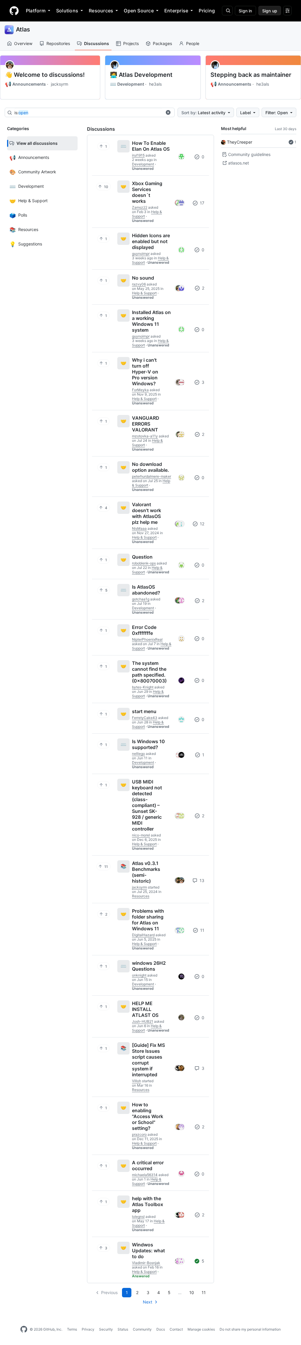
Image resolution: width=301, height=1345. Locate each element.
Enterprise (176, 11)
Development (127, 84)
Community (142, 1329)
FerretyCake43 (144, 717)
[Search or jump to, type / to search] (227, 10)
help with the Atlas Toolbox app (147, 1204)
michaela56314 (145, 1175)
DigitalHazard (143, 935)
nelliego (138, 753)
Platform (36, 11)
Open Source (139, 11)
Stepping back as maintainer (250, 74)
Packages (162, 43)
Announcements (25, 84)
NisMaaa (139, 528)
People (192, 43)
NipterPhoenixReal (147, 639)
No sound (143, 278)
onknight (139, 975)
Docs (160, 1329)
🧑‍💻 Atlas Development (141, 74)
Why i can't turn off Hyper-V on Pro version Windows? (145, 371)
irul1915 (138, 155)
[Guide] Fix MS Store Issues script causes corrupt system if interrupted (148, 1059)
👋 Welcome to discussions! (45, 74)
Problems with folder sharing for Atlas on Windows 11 (148, 919)
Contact (176, 1329)
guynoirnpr (141, 253)
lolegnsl (138, 1216)
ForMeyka (140, 390)
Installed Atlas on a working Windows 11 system (151, 321)
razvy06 (139, 284)
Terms (72, 1329)
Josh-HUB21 (142, 1021)
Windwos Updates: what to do (148, 1250)
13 (201, 880)
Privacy (88, 1329)
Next (147, 1301)
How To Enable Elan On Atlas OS (151, 146)
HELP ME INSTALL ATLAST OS (145, 1009)
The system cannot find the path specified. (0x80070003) (149, 672)
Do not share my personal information (250, 1329)
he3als (155, 84)
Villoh (136, 1081)
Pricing (207, 11)
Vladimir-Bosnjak (146, 1263)
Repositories (58, 43)
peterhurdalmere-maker (151, 476)
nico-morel (141, 835)
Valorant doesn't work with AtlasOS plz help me (146, 513)
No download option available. (150, 467)
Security (106, 1329)
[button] (168, 112)
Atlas (23, 29)
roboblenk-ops (144, 563)
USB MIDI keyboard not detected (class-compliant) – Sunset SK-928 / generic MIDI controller (147, 805)
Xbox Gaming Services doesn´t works (147, 192)
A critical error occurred (148, 1165)
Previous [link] (109, 1292)
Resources (101, 11)
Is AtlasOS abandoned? (146, 590)
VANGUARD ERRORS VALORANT (145, 424)
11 (201, 930)
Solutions (67, 11)
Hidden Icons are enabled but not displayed (151, 241)
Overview (23, 43)
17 (201, 202)
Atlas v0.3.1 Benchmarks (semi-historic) (146, 872)
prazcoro (139, 1134)
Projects (131, 43)
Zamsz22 (139, 207)
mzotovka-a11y (145, 436)
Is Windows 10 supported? (148, 744)
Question (142, 557)
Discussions (96, 43)
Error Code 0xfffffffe (144, 630)
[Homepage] (14, 10)
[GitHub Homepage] (23, 1329)
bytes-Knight (142, 687)
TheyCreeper (239, 142)
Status (123, 1329)
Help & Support (144, 293)
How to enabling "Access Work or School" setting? (147, 1116)
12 (201, 523)
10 (191, 1292)
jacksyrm (59, 84)
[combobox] (88, 112)
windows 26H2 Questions (149, 966)
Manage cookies (201, 1329)
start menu (144, 711)
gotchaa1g (140, 599)
